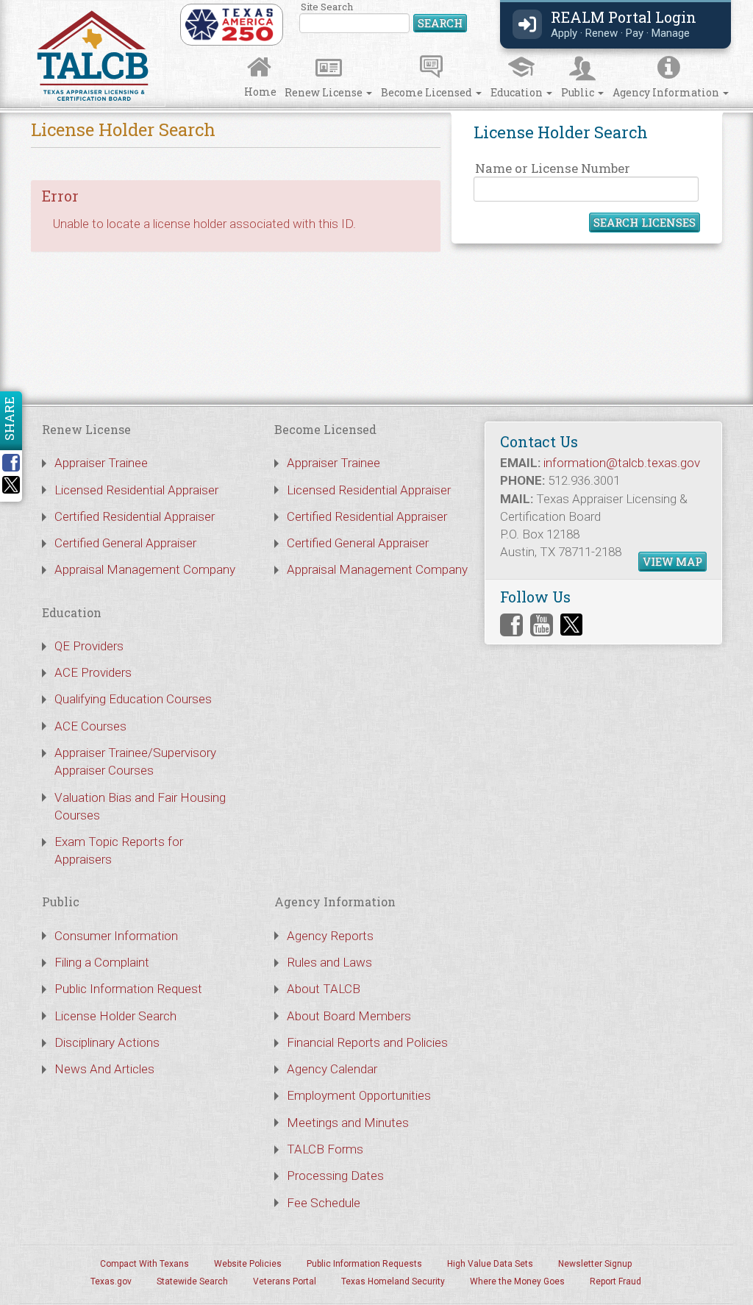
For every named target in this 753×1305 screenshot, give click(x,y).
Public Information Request (128, 988)
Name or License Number (552, 168)
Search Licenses (644, 222)
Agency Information (667, 92)
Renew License (325, 92)
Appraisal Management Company (144, 569)
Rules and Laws (329, 962)
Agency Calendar (332, 1069)
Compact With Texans (144, 1264)
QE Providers (89, 646)
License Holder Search (115, 1016)
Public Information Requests (364, 1264)
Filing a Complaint (101, 962)
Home (260, 92)
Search (440, 22)
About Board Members (349, 1016)
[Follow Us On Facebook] (511, 625)
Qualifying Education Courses (133, 698)
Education (517, 92)
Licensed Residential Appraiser (136, 490)
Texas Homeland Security (393, 1281)
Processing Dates (335, 1175)
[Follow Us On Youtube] (541, 625)
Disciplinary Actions (107, 1042)
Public (578, 92)
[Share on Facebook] (16, 462)
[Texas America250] (229, 23)
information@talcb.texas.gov (621, 462)
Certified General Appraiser (125, 543)
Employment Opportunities (359, 1095)
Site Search (384, 18)
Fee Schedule (323, 1202)
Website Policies (248, 1264)
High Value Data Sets (490, 1264)
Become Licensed (427, 92)
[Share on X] (11, 489)
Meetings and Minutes (348, 1122)
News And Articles (104, 1069)
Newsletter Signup (595, 1264)
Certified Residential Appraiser (134, 516)
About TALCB (323, 988)
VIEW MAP (672, 561)
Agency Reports (330, 935)
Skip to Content (24, 5)
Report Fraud (615, 1281)
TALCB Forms (325, 1149)
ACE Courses (90, 726)
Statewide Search (192, 1281)
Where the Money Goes (517, 1281)
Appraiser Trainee (101, 462)
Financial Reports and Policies (367, 1042)
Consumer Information (116, 935)
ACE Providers (93, 672)
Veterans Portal (284, 1281)
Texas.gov (111, 1281)
